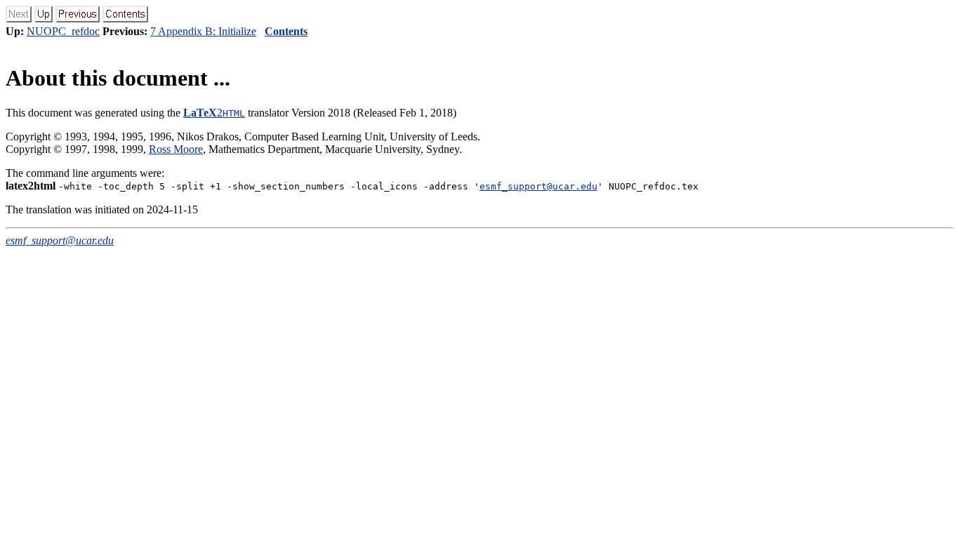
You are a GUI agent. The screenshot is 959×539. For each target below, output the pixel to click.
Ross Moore (176, 149)
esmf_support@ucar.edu (538, 186)
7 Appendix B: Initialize (203, 31)
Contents (286, 31)
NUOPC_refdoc (63, 31)
